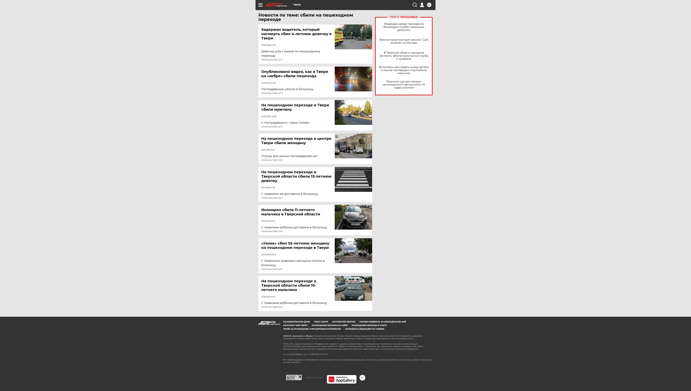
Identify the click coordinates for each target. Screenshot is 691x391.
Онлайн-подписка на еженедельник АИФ (382, 322)
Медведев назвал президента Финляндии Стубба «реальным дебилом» (403, 27)
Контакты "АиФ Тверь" (295, 325)
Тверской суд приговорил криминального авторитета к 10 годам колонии (404, 84)
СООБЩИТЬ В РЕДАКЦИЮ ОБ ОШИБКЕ (364, 329)
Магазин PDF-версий (343, 322)
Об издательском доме (296, 322)
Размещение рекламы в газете (369, 325)
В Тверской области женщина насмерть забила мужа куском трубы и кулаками (403, 55)
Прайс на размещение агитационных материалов (312, 329)
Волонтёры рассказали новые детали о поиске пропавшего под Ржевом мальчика (404, 70)
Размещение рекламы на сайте (330, 325)
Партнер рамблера (314, 377)
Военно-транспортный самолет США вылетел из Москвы (404, 41)
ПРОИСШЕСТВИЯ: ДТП (272, 60)
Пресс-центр (321, 322)
